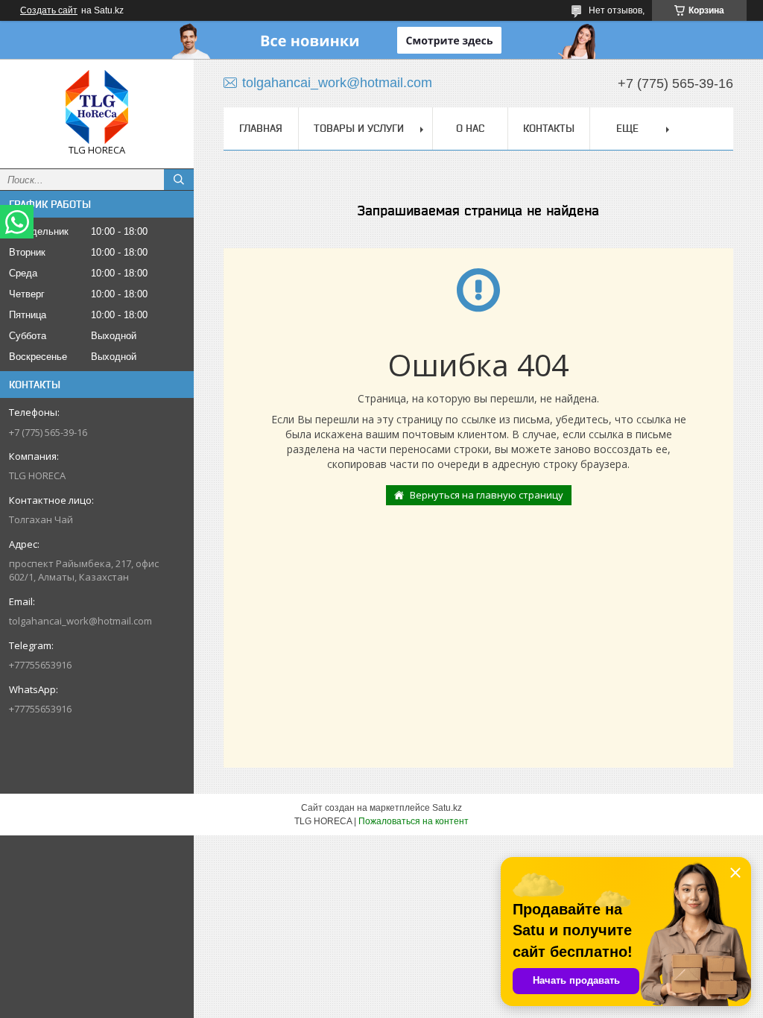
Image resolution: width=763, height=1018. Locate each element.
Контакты (548, 128)
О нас (470, 128)
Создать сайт (48, 10)
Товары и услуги (359, 128)
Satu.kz (447, 808)
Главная (260, 128)
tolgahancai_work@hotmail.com (80, 620)
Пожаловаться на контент (413, 821)
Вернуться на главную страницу (486, 495)
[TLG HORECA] (97, 107)
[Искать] (179, 179)
